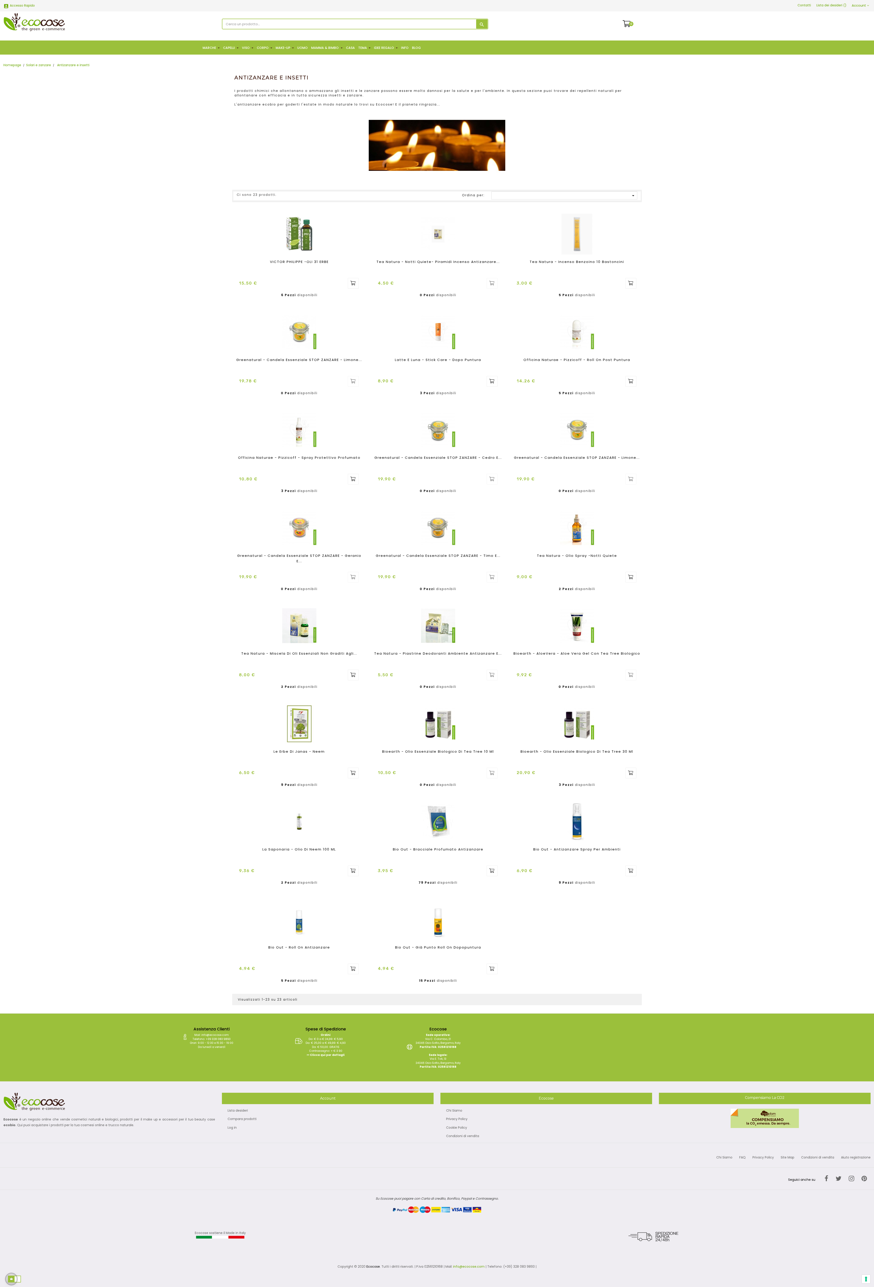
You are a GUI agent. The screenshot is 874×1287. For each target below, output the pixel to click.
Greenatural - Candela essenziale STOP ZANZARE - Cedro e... (438, 457)
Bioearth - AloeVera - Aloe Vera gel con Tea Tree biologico (576, 653)
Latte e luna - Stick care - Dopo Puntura (438, 359)
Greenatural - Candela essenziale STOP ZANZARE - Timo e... (438, 555)
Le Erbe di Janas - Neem (299, 751)
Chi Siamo (454, 1111)
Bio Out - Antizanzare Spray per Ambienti (577, 849)
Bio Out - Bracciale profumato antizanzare (438, 849)
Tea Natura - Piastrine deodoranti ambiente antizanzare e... (438, 653)
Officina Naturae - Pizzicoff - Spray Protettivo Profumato (299, 457)
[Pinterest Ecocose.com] (864, 1178)
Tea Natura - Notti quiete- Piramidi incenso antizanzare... (438, 261)
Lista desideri (238, 1111)
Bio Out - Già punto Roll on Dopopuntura (438, 947)
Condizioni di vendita (462, 1136)
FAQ (742, 1158)
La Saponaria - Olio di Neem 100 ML (299, 849)
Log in (232, 1128)
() (831, 5)
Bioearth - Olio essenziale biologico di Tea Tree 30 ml (577, 751)
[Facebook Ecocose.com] (826, 1178)
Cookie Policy (456, 1128)
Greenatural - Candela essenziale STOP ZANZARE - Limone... (299, 359)
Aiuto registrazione (856, 1158)
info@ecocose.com (469, 1266)
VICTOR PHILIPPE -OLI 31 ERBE (299, 261)
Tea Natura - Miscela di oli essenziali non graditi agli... (299, 653)
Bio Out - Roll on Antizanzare (299, 947)
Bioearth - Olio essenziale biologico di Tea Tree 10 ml (438, 751)
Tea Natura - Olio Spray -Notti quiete (577, 555)
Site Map (787, 1158)
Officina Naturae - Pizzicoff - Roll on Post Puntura (576, 359)
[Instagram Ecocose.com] (851, 1178)
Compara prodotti (242, 1119)
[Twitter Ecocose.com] (838, 1178)
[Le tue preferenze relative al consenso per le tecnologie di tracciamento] (866, 1279)
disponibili (307, 295)
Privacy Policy (456, 1119)
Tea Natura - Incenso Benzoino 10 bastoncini (577, 261)
